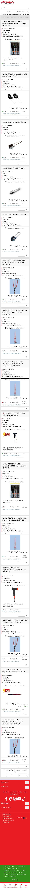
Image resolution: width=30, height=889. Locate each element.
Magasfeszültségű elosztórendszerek (19, 17)
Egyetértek (15, 879)
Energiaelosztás (5, 17)
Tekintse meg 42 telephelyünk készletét (11, 65)
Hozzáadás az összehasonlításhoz (15, 39)
